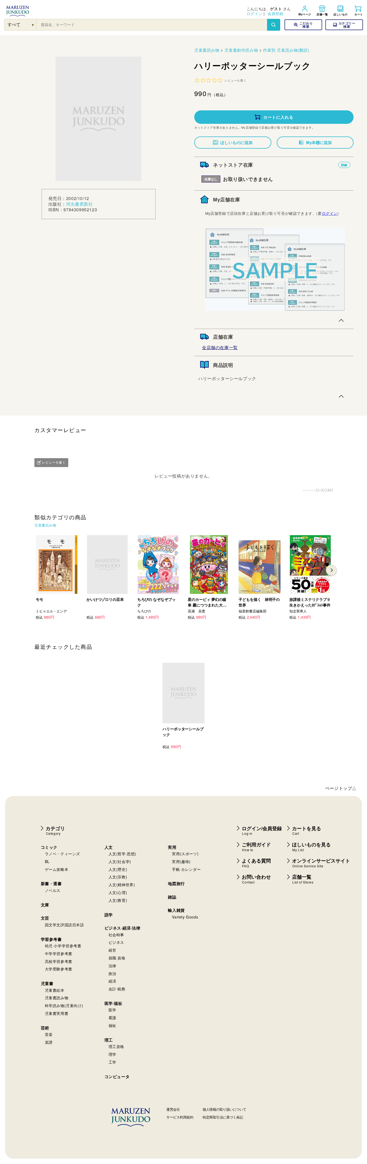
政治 (112, 973)
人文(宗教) (118, 876)
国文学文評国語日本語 (64, 924)
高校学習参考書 (58, 961)
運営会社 (173, 1109)
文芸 (45, 918)
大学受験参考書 (58, 969)
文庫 (45, 905)
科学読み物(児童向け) (64, 1005)
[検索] (273, 25)
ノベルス (52, 890)
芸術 (45, 1028)
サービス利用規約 (179, 1117)
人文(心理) (118, 892)
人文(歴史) (118, 869)
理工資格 (116, 1046)
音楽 (49, 1034)
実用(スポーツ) (185, 853)
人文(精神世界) (122, 884)
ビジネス (116, 942)
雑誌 (172, 897)
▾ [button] (33, 25)
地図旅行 (176, 883)
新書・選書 (51, 883)
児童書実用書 (57, 1013)
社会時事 (116, 934)
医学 (112, 1009)
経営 (112, 950)
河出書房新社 (79, 204)
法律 (112, 965)
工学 (112, 1062)
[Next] (331, 570)
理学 (112, 1054)
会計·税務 (117, 988)
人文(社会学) (120, 861)
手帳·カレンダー (186, 869)
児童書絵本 (54, 990)
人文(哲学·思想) (122, 853)
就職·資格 (117, 957)
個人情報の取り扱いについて (224, 1109)
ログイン (254, 13)
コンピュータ (117, 1076)
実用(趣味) (181, 861)
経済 (112, 981)
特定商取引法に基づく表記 (223, 1117)
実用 (172, 847)
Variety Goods (185, 917)
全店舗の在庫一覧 (220, 347)
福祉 (112, 1025)
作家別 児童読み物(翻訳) (286, 50)
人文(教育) (118, 900)
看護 (112, 1017)
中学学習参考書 (58, 953)
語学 (109, 915)
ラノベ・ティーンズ (62, 853)
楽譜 (49, 1042)
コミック (49, 847)
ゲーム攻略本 (57, 869)
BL (47, 861)
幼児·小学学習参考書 (63, 945)
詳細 (344, 165)
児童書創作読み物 (241, 50)
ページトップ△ (341, 788)
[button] (344, 24)
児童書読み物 (207, 50)
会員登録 (275, 13)
